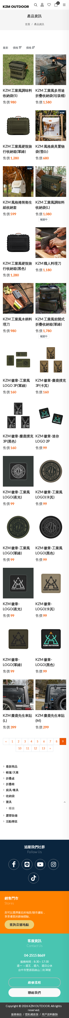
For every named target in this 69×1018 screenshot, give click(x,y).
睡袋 (12, 808)
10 (19, 748)
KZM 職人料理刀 (48, 263)
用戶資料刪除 (50, 1014)
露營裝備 (11, 815)
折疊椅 (10, 784)
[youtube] (40, 864)
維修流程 (34, 982)
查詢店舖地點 (19, 924)
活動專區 (11, 821)
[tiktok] (33, 878)
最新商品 (11, 766)
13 (43, 748)
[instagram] (53, 864)
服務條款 (16, 1014)
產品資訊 (39, 24)
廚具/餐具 (12, 790)
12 (35, 748)
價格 (16, 47)
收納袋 (10, 796)
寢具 (9, 802)
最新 (5, 47)
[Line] (27, 864)
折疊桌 (10, 778)
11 (27, 748)
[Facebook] (13, 864)
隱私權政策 (32, 1014)
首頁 (27, 24)
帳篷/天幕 (12, 772)
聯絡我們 (34, 992)
